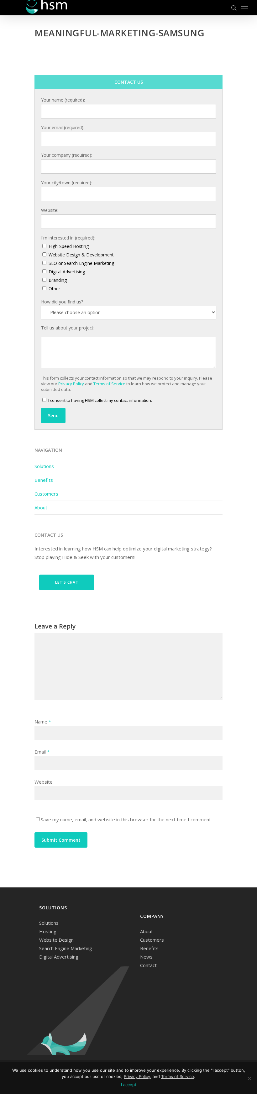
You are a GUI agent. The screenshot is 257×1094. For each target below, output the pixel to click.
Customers (46, 494)
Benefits (43, 480)
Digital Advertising (58, 957)
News (146, 957)
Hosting (47, 931)
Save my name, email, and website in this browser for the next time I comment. (126, 819)
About (40, 507)
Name (42, 721)
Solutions (44, 466)
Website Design (56, 940)
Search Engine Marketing (65, 948)
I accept (128, 1084)
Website (43, 782)
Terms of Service (109, 384)
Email (42, 752)
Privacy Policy (71, 384)
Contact (148, 965)
